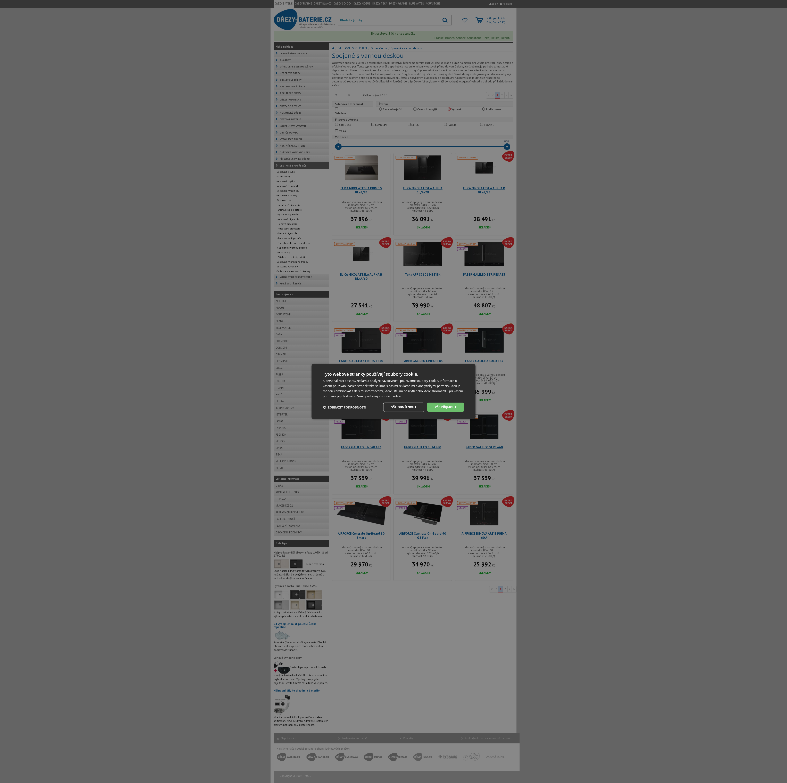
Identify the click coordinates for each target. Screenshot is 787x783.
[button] (344, 407)
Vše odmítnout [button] (403, 407)
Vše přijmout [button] (445, 407)
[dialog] (393, 391)
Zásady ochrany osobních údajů (378, 396)
